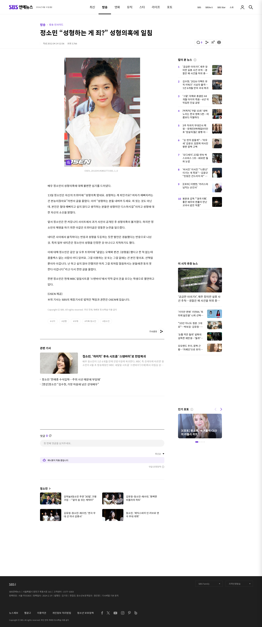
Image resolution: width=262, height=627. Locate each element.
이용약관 (41, 613)
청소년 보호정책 (85, 613)
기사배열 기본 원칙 (110, 595)
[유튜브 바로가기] (115, 613)
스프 (232, 7)
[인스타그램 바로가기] (122, 613)
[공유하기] (207, 42)
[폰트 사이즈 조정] (213, 42)
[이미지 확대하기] (68, 162)
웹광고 (27, 613)
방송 (42, 24)
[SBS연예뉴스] (21, 7)
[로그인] (242, 7)
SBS (199, 7)
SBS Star (221, 7)
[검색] (251, 7)
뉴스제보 (13, 613)
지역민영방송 (235, 583)
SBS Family (203, 583)
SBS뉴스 (209, 7)
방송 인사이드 (56, 24)
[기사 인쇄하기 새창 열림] (219, 42)
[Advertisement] (102, 538)
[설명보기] (195, 59)
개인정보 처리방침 (61, 613)
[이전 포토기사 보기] (215, 409)
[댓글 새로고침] (50, 435)
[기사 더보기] (49, 488)
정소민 (44, 488)
